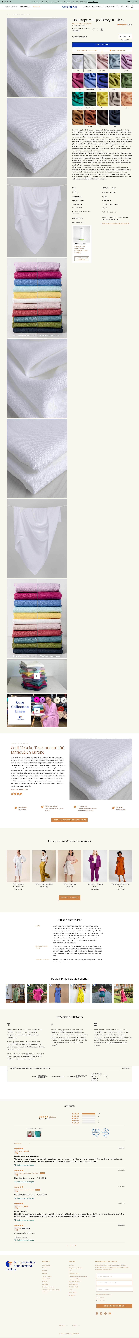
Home (8, 14)
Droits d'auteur (73, 1284)
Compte (71, 1265)
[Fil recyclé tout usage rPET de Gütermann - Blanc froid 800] (81, 234)
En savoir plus (75, 193)
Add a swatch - (87, 50)
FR (136, 2)
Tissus (44, 1268)
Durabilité (45, 1284)
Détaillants (72, 1295)
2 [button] (67, 1246)
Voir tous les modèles (69, 898)
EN (133, 2)
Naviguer (46, 1261)
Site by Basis (75, 1333)
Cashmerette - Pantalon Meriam (95, 885)
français (61, 1325)
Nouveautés (46, 1265)
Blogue (44, 1281)
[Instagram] (4, 2)
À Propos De (46, 1279)
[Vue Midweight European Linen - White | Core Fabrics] (37, 676)
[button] (36, 7)
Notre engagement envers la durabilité (69, 820)
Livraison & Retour (74, 1279)
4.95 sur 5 (52, 1117)
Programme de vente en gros (78, 1276)
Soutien (72, 1261)
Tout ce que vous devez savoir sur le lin (115, 223)
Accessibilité (72, 1292)
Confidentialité (73, 1287)
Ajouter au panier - (81, 258)
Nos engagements (47, 1287)
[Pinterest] (7, 2)
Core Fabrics (67, 1333)
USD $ (74, 1325)
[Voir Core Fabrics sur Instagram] (96, 1313)
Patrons (44, 1273)
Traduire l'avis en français (25, 1165)
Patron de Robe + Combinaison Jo (18, 885)
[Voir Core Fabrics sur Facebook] (101, 1313)
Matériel (44, 1270)
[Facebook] (2, 2)
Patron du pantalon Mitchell (44, 884)
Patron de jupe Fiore (69, 884)
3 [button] (70, 1246)
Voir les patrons (76, 30)
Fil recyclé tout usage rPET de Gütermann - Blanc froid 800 (80, 249)
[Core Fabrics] (69, 7)
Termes (71, 1290)
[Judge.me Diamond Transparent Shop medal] (105, 1132)
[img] (18, 1148)
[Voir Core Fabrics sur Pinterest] (105, 1313)
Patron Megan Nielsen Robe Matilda (120, 885)
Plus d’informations (126, 1068)
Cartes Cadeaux (47, 1276)
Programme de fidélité (75, 1268)
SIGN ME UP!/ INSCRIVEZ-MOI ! (114, 1306)
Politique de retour (74, 1281)
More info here (93, 2)
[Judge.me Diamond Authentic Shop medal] (96, 1132)
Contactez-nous (73, 1273)
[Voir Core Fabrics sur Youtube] (109, 1313)
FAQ (70, 1270)
